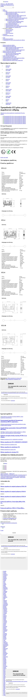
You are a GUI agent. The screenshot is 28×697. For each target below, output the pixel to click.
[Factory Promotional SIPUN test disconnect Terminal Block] (14, 417)
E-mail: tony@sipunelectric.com (7, 5)
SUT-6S (7, 67)
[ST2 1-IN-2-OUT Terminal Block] (12, 439)
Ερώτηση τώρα (4, 461)
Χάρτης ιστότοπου (4, 473)
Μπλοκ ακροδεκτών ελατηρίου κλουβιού (9, 474)
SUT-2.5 (7, 94)
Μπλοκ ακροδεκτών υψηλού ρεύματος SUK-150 (13, 486)
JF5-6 (7, 100)
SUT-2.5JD (8, 90)
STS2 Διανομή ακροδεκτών (11, 23)
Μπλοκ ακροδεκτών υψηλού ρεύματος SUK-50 (13, 496)
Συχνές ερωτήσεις (9, 33)
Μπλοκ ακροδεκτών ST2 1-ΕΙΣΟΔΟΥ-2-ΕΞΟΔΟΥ (14, 442)
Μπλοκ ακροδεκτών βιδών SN (12, 20)
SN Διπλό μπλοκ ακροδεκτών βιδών (16, 21)
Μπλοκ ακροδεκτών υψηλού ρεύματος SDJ (15, 19)
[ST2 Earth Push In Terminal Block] (8, 449)
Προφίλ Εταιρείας (9, 29)
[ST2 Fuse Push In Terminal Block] (9, 444)
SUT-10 (7, 73)
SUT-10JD (8, 70)
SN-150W (8, 97)
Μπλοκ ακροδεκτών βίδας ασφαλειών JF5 (17, 15)
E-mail (2, 530)
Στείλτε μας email (4, 157)
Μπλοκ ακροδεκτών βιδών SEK (12, 24)
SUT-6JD (8, 77)
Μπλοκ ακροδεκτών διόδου (11, 13)
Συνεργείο (8, 32)
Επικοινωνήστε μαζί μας (8, 35)
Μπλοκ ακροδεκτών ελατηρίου (12, 477)
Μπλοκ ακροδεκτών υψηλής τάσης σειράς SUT (15, 12)
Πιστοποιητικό (9, 30)
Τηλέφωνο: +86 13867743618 (7, 3)
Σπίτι (4, 9)
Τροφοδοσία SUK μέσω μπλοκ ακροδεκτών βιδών (16, 26)
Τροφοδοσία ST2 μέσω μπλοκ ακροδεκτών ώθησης (14, 40)
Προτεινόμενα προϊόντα (8, 38)
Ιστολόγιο (5, 34)
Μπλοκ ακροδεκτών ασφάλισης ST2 (13, 379)
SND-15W (8, 104)
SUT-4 (7, 87)
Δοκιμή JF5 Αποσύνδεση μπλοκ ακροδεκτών (17, 17)
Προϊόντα (5, 10)
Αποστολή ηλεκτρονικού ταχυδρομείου (9, 522)
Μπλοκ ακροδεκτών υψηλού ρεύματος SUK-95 (13, 491)
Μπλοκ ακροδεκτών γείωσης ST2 (15, 378)
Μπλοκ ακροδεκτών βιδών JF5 (12, 14)
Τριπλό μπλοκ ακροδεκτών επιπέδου (8, 476)
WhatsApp (3, 526)
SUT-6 (7, 80)
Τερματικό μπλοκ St (22, 474)
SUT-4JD (8, 83)
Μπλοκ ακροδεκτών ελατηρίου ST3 (13, 27)
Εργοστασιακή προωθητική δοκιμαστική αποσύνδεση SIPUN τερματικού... (12, 421)
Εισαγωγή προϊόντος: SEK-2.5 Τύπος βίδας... (13, 508)
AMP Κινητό (11, 473)
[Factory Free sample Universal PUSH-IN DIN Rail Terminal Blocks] (14, 425)
